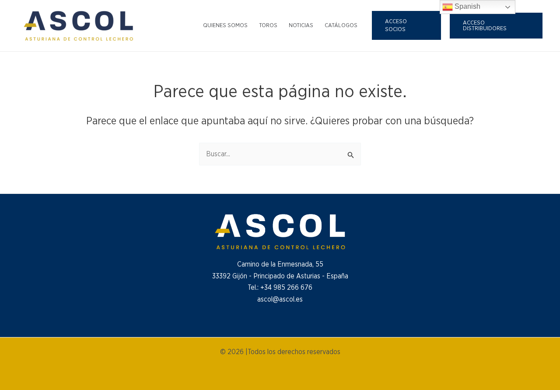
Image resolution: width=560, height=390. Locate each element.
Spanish (466, 6)
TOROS (268, 25)
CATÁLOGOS (341, 25)
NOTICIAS (301, 25)
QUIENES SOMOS (225, 25)
